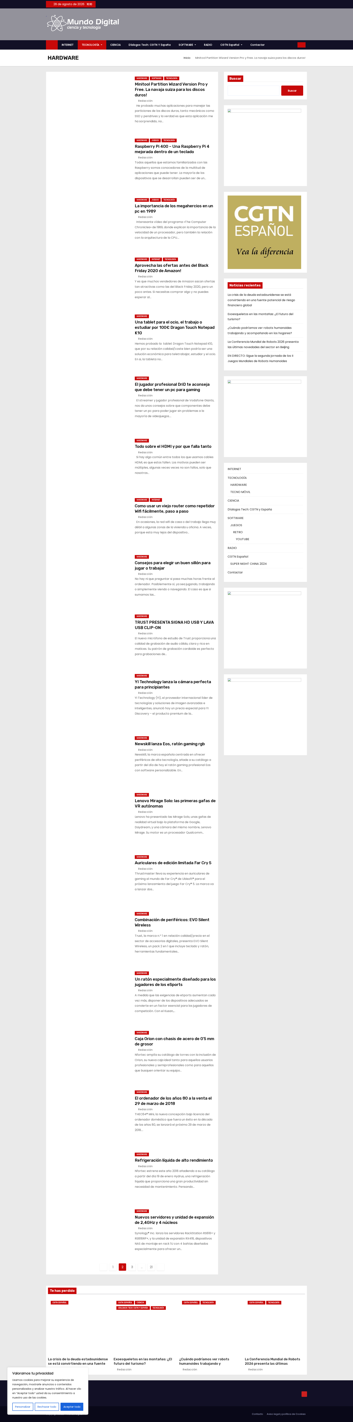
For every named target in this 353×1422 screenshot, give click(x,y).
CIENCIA (115, 45)
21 (151, 1267)
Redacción (145, 101)
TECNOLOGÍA (91, 45)
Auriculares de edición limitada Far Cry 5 (173, 862)
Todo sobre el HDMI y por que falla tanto (173, 446)
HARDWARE (142, 78)
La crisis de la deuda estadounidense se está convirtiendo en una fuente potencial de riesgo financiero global (261, 300)
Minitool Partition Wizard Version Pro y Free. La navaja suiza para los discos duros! (171, 89)
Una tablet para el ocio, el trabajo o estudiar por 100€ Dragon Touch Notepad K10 (175, 327)
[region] (47, 1391)
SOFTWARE (186, 45)
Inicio (187, 58)
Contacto (257, 1414)
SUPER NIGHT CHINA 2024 (248, 564)
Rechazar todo (47, 1407)
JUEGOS (155, 140)
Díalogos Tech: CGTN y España (150, 45)
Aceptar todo (72, 1407)
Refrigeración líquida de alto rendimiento (174, 1160)
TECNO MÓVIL (240, 492)
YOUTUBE (242, 539)
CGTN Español (230, 45)
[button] (293, 45)
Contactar (257, 45)
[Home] (52, 45)
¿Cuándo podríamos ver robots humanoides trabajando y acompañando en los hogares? (204, 1363)
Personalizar (22, 1407)
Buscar (235, 79)
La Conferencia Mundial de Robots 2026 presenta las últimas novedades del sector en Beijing (272, 1363)
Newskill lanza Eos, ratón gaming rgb (170, 743)
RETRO (238, 532)
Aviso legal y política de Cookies (286, 1414)
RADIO (208, 45)
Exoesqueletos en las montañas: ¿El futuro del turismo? (143, 1361)
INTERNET (68, 45)
